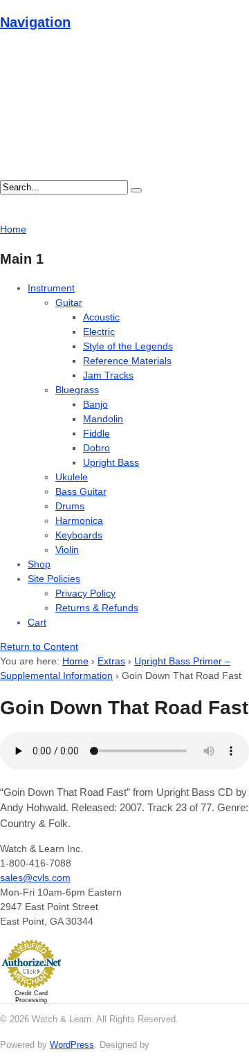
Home (75, 660)
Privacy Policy (85, 593)
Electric (99, 331)
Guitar (68, 302)
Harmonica (79, 520)
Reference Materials (127, 360)
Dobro (96, 447)
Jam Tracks (108, 375)
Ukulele (71, 476)
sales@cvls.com (35, 877)
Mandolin (103, 418)
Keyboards (78, 535)
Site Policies (54, 578)
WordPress (72, 1045)
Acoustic (101, 317)
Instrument (51, 287)
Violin (67, 549)
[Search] (136, 190)
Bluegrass (77, 389)
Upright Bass (111, 462)
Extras (111, 660)
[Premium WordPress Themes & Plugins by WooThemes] (177, 1045)
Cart (37, 622)
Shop (39, 564)
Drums (69, 505)
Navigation (35, 22)
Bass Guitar (81, 491)
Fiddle (96, 433)
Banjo (95, 404)
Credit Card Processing (31, 997)
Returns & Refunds (96, 607)
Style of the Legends (128, 346)
